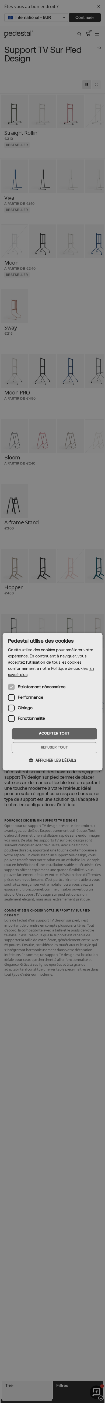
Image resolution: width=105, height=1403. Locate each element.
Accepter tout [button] (54, 734)
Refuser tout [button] (54, 747)
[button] (52, 760)
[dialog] (53, 701)
